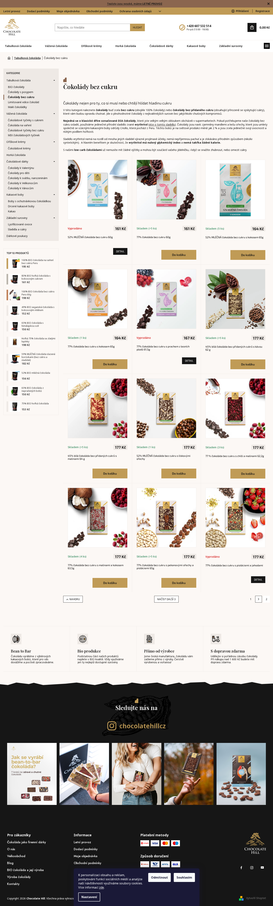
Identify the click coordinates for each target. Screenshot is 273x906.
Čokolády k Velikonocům (23, 183)
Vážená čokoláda (16, 113)
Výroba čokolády (19, 877)
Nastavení (89, 897)
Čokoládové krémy (19, 148)
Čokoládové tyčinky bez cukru (26, 130)
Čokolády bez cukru (21, 97)
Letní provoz (11, 11)
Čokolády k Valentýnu (21, 168)
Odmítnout (159, 877)
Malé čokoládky (17, 107)
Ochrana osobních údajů (136, 11)
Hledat (137, 27)
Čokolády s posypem (20, 92)
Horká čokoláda (16, 155)
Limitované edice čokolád (23, 102)
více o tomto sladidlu (162, 124)
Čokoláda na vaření (19, 125)
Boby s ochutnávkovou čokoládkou (29, 201)
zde (101, 887)
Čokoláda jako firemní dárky (26, 842)
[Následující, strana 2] (258, 599)
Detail (120, 251)
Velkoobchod (16, 856)
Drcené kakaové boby (21, 206)
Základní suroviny (16, 218)
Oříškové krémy (16, 142)
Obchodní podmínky (99, 11)
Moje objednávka (68, 11)
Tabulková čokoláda (18, 80)
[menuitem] (18, 46)
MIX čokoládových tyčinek (24, 135)
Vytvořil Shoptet (256, 898)
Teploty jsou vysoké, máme (134, 3)
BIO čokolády (16, 87)
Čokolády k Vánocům (21, 188)
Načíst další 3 (166, 599)
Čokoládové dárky (17, 161)
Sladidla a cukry (17, 229)
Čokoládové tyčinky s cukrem (25, 120)
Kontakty (13, 884)
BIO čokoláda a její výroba (25, 870)
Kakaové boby (15, 194)
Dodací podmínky (38, 11)
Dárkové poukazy (17, 236)
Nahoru (74, 599)
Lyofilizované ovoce (20, 224)
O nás (11, 849)
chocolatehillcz (142, 726)
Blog (10, 863)
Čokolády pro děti (18, 173)
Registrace (263, 11)
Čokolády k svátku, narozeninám (27, 178)
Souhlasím (184, 877)
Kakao (12, 211)
